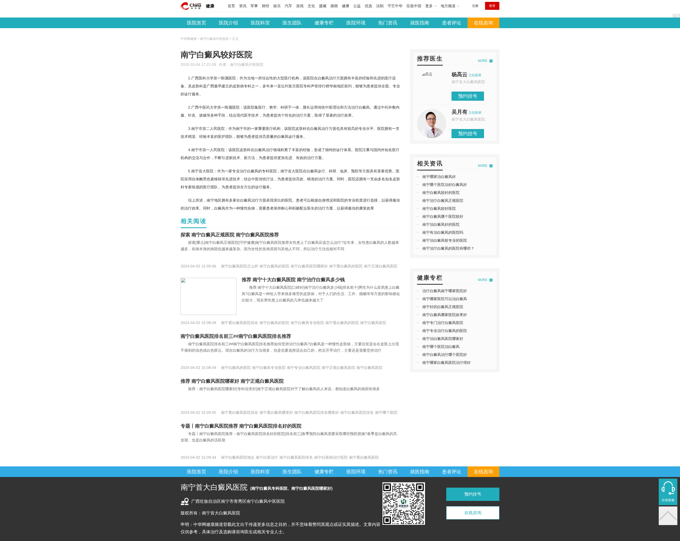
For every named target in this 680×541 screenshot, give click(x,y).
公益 (357, 6)
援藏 (322, 6)
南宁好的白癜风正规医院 (442, 307)
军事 (254, 6)
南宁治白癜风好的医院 (441, 224)
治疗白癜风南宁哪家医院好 (444, 291)
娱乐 (277, 6)
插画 (334, 6)
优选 (368, 6)
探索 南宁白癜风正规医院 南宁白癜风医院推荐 (230, 234)
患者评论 (451, 22)
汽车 (288, 6)
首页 (231, 6)
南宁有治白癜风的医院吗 (442, 232)
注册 (475, 6)
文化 (311, 6)
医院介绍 (228, 22)
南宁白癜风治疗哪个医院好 (444, 354)
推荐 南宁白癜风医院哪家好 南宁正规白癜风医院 (232, 381)
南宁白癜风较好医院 (439, 208)
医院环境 (356, 22)
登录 (492, 6)
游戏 (300, 6)
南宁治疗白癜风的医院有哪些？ (448, 248)
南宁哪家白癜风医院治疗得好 (446, 362)
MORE (482, 61)
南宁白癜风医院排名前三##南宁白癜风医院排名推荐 (236, 336)
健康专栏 (324, 22)
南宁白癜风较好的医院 (441, 192)
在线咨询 (483, 22)
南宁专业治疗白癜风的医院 (444, 331)
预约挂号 (467, 96)
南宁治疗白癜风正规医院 (442, 200)
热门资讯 (387, 22)
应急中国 (413, 6)
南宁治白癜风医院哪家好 (442, 338)
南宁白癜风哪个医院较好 (442, 216)
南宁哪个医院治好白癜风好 (444, 184)
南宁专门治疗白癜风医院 (442, 323)
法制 (380, 6)
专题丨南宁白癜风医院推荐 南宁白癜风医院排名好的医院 (241, 426)
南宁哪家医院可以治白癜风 (444, 299)
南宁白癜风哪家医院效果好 (444, 315)
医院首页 (196, 22)
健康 (210, 6)
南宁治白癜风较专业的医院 (444, 240)
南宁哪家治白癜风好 (439, 176)
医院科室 (260, 22)
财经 (265, 6)
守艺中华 (395, 6)
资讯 (242, 6)
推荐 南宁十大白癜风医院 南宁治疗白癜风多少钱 (293, 279)
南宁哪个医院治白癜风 (441, 346)
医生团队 (292, 22)
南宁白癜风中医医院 (247, 64)
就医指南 (419, 22)
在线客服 (668, 500)
